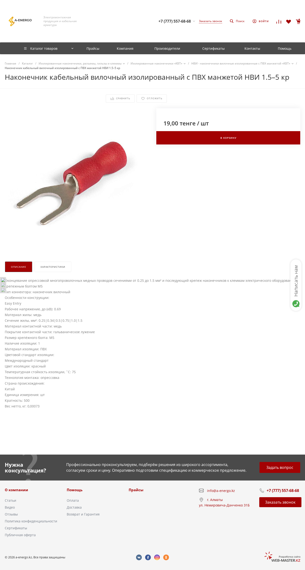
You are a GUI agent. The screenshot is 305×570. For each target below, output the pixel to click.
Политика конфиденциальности (31, 521)
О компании (16, 489)
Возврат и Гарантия (83, 514)
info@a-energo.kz (221, 490)
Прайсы (136, 489)
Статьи (10, 500)
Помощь (74, 489)
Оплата (73, 500)
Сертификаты (16, 528)
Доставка (74, 507)
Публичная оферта (20, 535)
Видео (10, 507)
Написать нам (296, 281)
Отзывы (11, 514)
